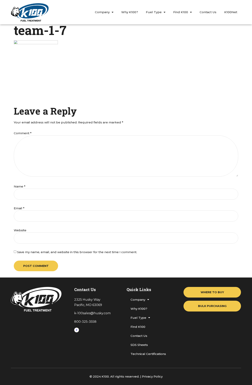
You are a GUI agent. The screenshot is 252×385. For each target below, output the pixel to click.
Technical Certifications (148, 354)
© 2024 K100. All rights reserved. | (116, 376)
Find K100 (180, 12)
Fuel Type (154, 12)
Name (19, 186)
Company (102, 12)
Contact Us (208, 12)
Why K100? (129, 12)
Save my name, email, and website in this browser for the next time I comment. (77, 252)
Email (19, 208)
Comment (23, 133)
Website (20, 230)
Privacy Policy (152, 376)
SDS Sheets (139, 345)
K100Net (230, 12)
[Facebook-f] (76, 330)
